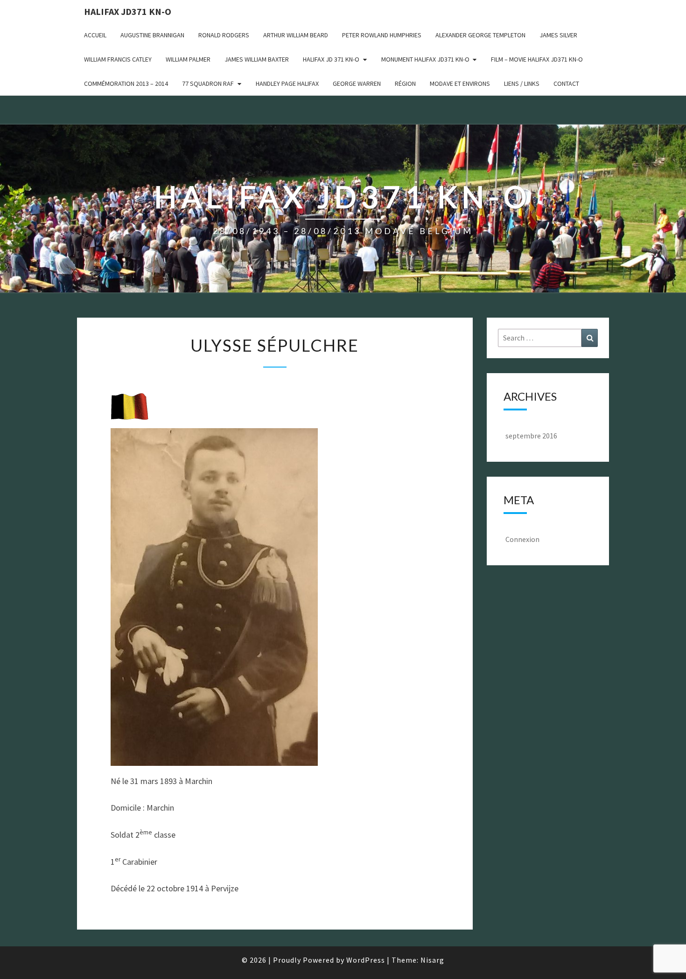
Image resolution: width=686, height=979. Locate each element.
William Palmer (188, 59)
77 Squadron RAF (208, 83)
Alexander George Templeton (480, 35)
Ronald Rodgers (223, 35)
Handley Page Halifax (287, 83)
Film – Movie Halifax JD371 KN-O (537, 59)
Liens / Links (521, 83)
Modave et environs (460, 83)
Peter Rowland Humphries (381, 35)
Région (405, 83)
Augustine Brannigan (152, 35)
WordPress (365, 960)
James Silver (558, 35)
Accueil (95, 35)
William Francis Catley (118, 59)
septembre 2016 (531, 435)
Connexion (522, 539)
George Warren (357, 83)
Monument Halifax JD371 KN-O (425, 59)
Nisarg (432, 960)
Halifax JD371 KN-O (127, 11)
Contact (566, 83)
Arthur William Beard (295, 35)
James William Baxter (256, 59)
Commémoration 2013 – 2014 (126, 83)
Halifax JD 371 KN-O (331, 59)
